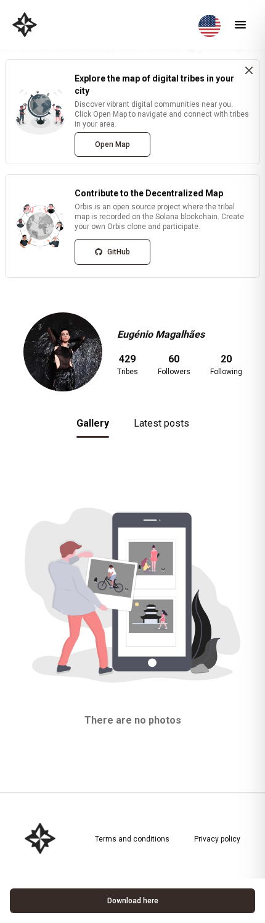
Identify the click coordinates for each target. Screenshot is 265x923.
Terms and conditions (132, 839)
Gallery (92, 423)
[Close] (249, 70)
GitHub (118, 252)
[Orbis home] (24, 24)
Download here (132, 900)
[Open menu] (240, 24)
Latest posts (161, 423)
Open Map (112, 144)
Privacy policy (217, 839)
